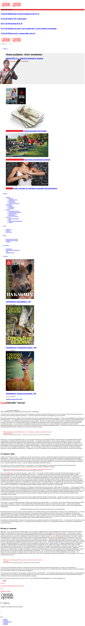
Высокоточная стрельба (12, 239)
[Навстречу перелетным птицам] (27, 156)
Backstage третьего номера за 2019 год (20, 14)
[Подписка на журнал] (16, 103)
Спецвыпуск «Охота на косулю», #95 (21, 393)
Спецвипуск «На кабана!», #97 (18, 302)
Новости (5, 48)
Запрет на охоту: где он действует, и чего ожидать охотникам (28, 28)
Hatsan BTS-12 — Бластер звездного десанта (24, 58)
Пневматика (11, 201)
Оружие (5, 193)
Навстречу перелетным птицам (37, 160)
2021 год (8, 304)
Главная (5, 619)
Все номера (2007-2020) (15, 399)
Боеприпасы (9, 204)
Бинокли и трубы (12, 213)
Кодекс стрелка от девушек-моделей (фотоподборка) (34, 188)
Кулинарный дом (10, 252)
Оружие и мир (17, 131)
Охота (4, 226)
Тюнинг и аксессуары (13, 203)
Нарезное (9, 160)
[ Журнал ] (5, 256)
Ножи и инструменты (13, 218)
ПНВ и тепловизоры (13, 216)
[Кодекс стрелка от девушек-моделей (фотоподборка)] (27, 185)
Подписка (5, 620)
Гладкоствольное (12, 199)
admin (7, 410)
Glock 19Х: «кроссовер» (14, 19)
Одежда (8, 230)
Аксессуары (9, 232)
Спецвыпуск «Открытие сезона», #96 (21, 347)
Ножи (3, 403)
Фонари (10, 222)
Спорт (4, 235)
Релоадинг (11, 208)
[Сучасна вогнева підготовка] (27, 127)
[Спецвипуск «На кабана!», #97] (20, 298)
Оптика (7, 209)
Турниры (8, 241)
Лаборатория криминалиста (15, 221)
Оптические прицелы (13, 211)
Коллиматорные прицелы (14, 212)
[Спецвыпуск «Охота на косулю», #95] (20, 390)
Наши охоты (9, 229)
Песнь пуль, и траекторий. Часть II (18, 33)
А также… (8, 217)
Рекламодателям (7, 621)
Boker (4, 580)
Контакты (5, 624)
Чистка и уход (11, 202)
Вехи (9, 220)
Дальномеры (11, 214)
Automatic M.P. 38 (11, 23)
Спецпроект (6, 245)
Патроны (10, 206)
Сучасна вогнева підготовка (34, 131)
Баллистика (11, 207)
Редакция (5, 623)
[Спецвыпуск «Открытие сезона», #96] (20, 344)
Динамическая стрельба (12, 240)
